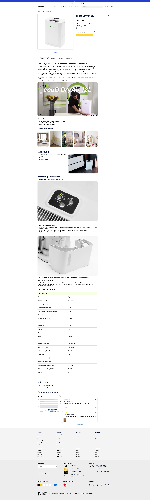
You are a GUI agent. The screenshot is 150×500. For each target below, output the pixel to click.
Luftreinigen (97, 442)
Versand (39, 434)
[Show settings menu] (94, 115)
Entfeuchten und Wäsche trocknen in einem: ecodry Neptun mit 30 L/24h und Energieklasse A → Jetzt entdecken (75, 1)
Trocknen (39, 11)
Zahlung (39, 436)
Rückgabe (40, 438)
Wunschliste (59, 438)
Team (77, 434)
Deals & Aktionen (60, 442)
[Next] (72, 31)
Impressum (63, 493)
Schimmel (52, 148)
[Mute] (91, 115)
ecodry (77, 452)
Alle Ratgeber (97, 456)
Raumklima (59, 450)
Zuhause (39, 450)
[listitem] (55, 31)
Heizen (96, 436)
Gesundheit (59, 452)
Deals (96, 3)
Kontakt (106, 3)
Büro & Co (40, 454)
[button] (77, 6)
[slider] (66, 115)
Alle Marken (78, 456)
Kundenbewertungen (80, 442)
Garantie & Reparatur (42, 440)
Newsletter (59, 444)
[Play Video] (39, 115)
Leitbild (77, 436)
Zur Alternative (85, 35)
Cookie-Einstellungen (84, 493)
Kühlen (96, 438)
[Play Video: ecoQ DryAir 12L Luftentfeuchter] (67, 98)
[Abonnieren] (56, 466)
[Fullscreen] (96, 115)
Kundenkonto (59, 434)
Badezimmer (77, 148)
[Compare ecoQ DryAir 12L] (108, 15)
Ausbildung (78, 438)
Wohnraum (40, 148)
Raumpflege (59, 456)
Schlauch (45, 285)
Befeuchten (97, 440)
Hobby (88, 148)
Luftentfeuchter (44, 11)
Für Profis (40, 456)
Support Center (41, 442)
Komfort (58, 454)
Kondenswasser (66, 148)
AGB (67, 493)
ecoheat (77, 454)
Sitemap (91, 493)
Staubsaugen (97, 444)
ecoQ (77, 450)
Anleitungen (40, 444)
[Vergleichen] (107, 6)
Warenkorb (59, 440)
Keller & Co (40, 452)
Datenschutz (72, 493)
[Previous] (39, 31)
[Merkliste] (109, 6)
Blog (76, 440)
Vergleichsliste (60, 436)
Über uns (101, 3)
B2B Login (77, 493)
